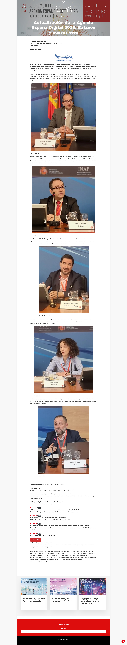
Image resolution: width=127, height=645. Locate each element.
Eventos (39, 6)
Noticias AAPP (83, 6)
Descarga (39, 507)
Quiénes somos (91, 6)
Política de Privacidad (63, 624)
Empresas (45, 6)
